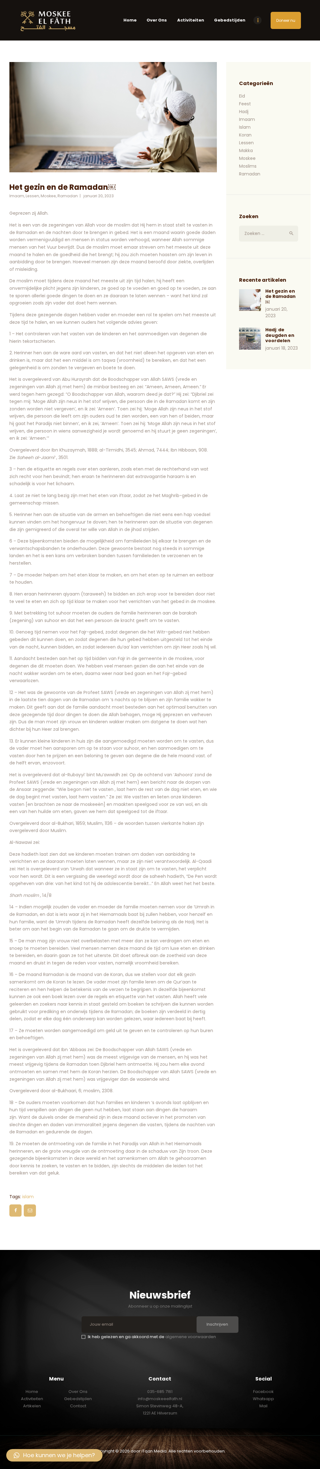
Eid (242, 96)
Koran (245, 135)
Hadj (243, 111)
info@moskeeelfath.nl (160, 1399)
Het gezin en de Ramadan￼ (280, 297)
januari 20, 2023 (98, 196)
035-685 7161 (159, 1392)
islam (28, 1197)
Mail (263, 1406)
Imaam (16, 196)
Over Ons (78, 1392)
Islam (245, 127)
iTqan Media (154, 1451)
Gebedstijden (78, 1399)
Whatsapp (263, 1399)
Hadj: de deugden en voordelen (279, 335)
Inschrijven (217, 1324)
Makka (246, 150)
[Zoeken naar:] (268, 233)
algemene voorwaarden (190, 1337)
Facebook (263, 1392)
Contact (78, 1406)
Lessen (32, 196)
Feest (245, 104)
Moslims (248, 166)
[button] (54, 1455)
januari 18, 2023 (281, 348)
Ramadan (68, 196)
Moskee (48, 196)
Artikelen (32, 1406)
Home (32, 1392)
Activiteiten (32, 1399)
